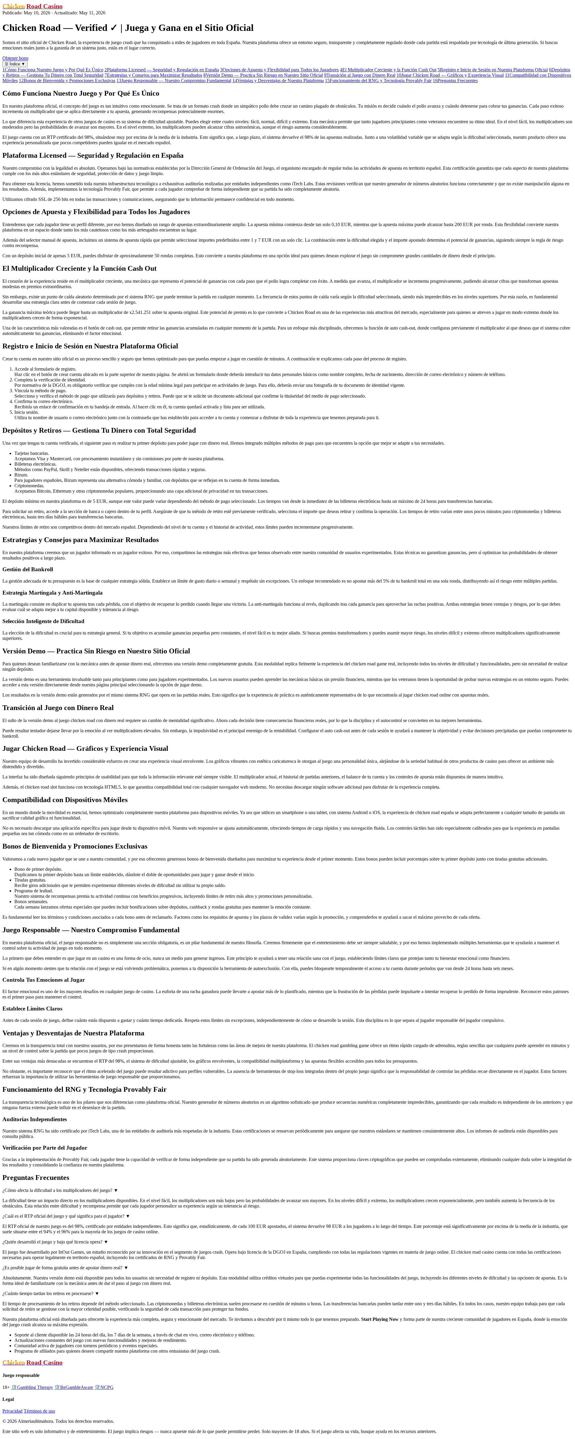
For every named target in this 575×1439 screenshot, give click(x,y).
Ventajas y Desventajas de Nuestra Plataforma (278, 80)
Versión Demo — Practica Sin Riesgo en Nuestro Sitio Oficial (263, 75)
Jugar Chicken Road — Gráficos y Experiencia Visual (450, 75)
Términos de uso (39, 1411)
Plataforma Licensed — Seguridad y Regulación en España (162, 69)
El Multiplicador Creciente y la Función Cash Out (388, 69)
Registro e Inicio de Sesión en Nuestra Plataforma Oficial (493, 69)
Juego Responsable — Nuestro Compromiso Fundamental (173, 80)
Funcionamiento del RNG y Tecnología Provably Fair (378, 80)
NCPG (104, 1387)
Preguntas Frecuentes (455, 80)
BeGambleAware (73, 1387)
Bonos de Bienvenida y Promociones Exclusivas (67, 80)
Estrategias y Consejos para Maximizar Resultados (153, 75)
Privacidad (12, 1411)
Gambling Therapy (32, 1387)
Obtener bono (15, 58)
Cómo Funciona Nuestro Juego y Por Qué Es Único (52, 69)
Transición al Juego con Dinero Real (359, 75)
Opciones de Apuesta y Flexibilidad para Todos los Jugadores (279, 69)
